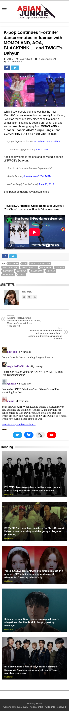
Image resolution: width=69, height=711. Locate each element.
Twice (22, 275)
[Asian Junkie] (34, 11)
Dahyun (60, 267)
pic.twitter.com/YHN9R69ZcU (38, 176)
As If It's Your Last (40, 264)
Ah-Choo (13, 264)
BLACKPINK (46, 267)
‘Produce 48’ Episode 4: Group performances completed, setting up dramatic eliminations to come (45, 333)
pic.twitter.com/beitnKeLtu (47, 141)
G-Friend (21, 271)
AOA (24, 264)
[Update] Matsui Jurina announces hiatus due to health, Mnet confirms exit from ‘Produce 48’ (24, 320)
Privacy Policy (34, 703)
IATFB (10, 58)
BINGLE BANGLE (29, 267)
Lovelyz (51, 271)
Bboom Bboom (10, 267)
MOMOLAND (8, 275)
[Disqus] (34, 388)
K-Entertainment (47, 58)
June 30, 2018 (46, 184)
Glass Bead (36, 271)
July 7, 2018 (42, 149)
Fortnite (8, 271)
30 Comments (14, 61)
